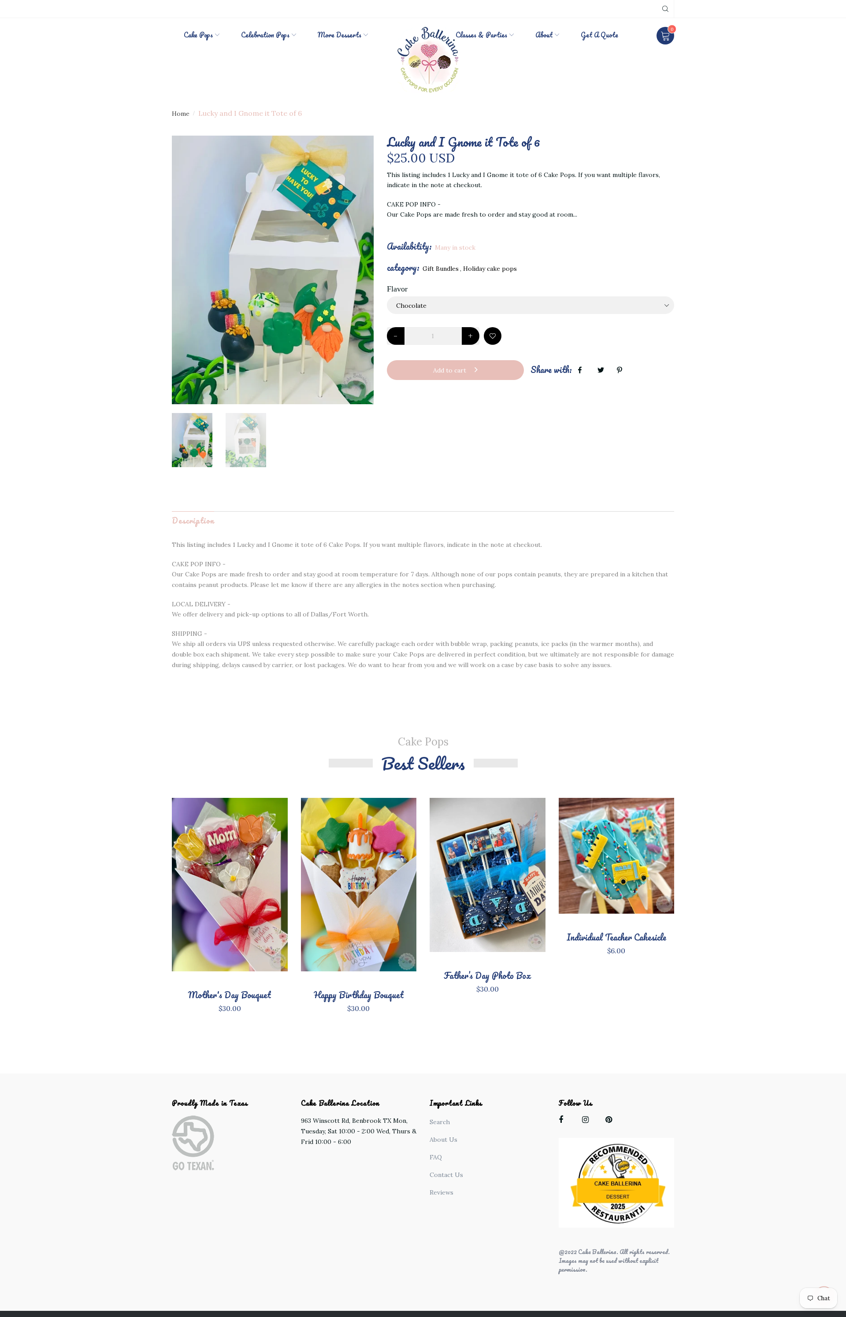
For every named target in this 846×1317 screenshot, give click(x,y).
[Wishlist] (492, 336)
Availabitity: (409, 246)
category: (403, 267)
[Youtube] (610, 1121)
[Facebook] (564, 1121)
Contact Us (446, 1175)
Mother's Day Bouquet (229, 995)
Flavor (397, 288)
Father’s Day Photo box (487, 975)
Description (193, 520)
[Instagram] (587, 1121)
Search (440, 1122)
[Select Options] (259, 893)
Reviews (441, 1192)
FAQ (436, 1157)
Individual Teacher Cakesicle (616, 937)
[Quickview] (229, 898)
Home (180, 114)
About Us (443, 1140)
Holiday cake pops (490, 269)
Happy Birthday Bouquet (359, 995)
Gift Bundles (441, 269)
